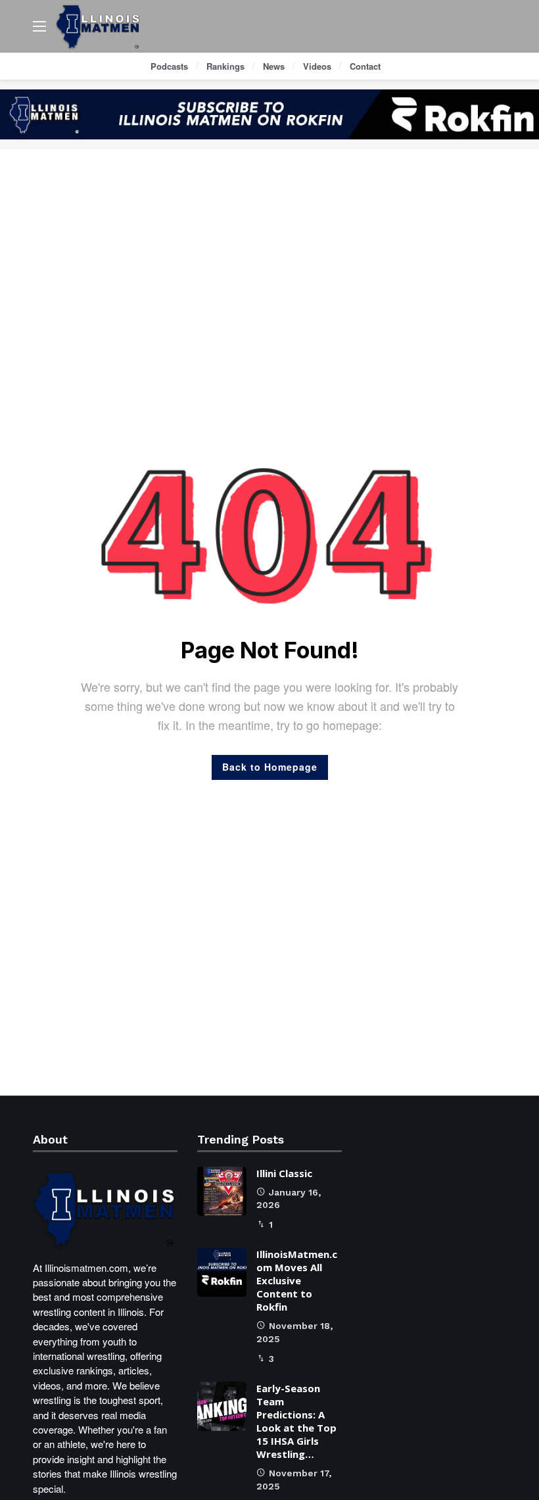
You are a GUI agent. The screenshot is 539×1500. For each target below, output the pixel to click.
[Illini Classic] (221, 1191)
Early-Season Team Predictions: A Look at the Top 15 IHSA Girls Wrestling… (296, 1421)
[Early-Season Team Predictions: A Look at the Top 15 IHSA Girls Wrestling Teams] (221, 1406)
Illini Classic (284, 1173)
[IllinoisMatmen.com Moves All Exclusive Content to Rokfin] (221, 1272)
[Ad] (269, 114)
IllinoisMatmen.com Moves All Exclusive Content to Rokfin (296, 1280)
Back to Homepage (269, 766)
